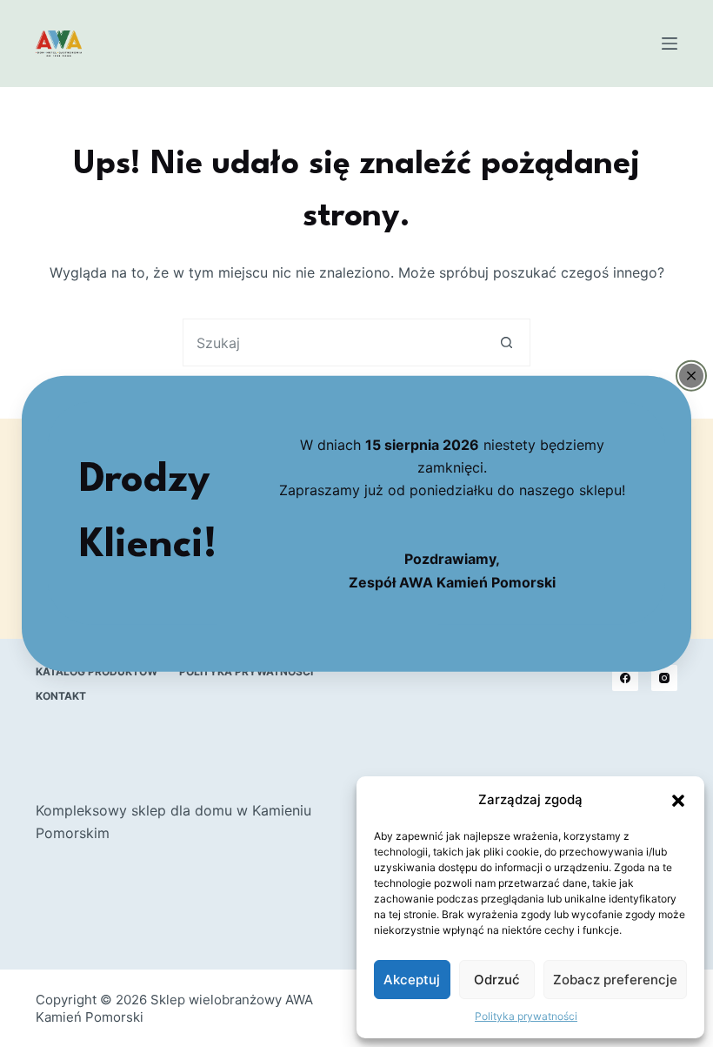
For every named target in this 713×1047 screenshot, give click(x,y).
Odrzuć (497, 979)
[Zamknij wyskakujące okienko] (691, 375)
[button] (678, 800)
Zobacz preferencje (615, 979)
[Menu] (669, 43)
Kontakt (61, 695)
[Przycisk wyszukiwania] (506, 342)
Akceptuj (411, 979)
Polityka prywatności (526, 1016)
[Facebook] (625, 678)
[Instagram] (664, 678)
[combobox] (333, 342)
